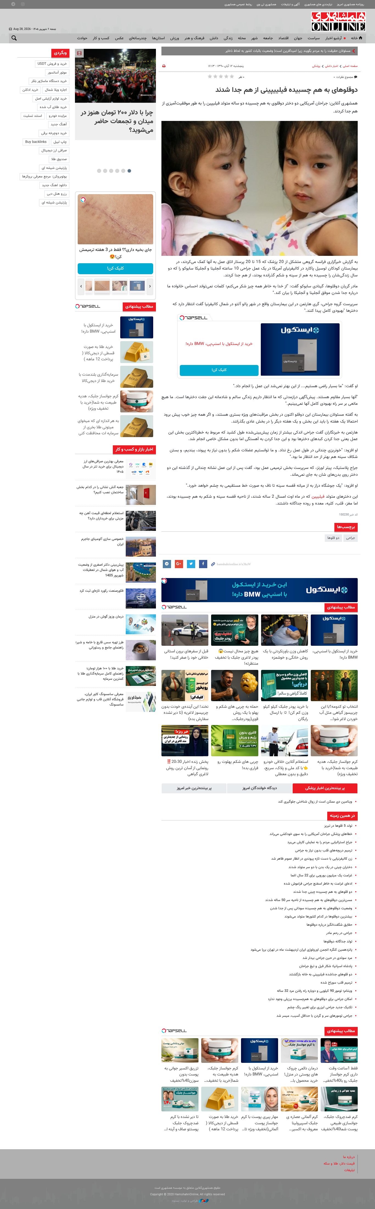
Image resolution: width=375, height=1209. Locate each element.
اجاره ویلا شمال (56, 90)
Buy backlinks (36, 142)
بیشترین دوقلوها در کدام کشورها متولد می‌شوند (318, 916)
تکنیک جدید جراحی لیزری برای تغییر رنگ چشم (319, 1007)
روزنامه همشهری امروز (350, 4)
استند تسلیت (32, 116)
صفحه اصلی (350, 66)
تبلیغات (349, 1170)
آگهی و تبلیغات (290, 4)
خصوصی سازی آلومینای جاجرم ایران (102, 541)
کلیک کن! (219, 370)
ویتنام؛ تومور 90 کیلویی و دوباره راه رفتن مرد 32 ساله (314, 991)
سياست (314, 38)
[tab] (325, 788)
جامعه (268, 38)
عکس (119, 38)
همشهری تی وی (266, 4)
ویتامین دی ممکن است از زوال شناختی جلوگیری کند (315, 802)
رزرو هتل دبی (57, 194)
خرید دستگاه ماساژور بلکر (49, 81)
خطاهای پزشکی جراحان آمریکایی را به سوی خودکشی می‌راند (311, 834)
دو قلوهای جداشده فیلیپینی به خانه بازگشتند (320, 974)
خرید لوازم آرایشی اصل (51, 98)
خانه (354, 38)
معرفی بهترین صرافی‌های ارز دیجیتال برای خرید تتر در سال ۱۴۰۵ (103, 467)
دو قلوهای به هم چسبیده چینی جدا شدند (322, 892)
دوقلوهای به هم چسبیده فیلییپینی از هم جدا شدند (287, 90)
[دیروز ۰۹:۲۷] (141, 469)
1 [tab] (129, 170)
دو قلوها (333, 538)
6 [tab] (99, 170)
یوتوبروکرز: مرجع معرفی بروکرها (44, 176)
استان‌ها (158, 38)
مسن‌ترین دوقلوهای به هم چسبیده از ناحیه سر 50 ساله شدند (308, 900)
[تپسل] (182, 318)
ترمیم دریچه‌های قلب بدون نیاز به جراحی (323, 850)
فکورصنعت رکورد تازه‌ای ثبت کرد (102, 591)
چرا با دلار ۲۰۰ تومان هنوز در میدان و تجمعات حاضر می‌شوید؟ (117, 121)
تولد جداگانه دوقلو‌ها (338, 941)
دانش (214, 38)
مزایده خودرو (58, 116)
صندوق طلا (59, 159)
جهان (298, 38)
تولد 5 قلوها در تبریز (338, 826)
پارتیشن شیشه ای (54, 168)
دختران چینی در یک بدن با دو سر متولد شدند (320, 867)
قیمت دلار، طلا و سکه (339, 1163)
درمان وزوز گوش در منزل (106, 616)
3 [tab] (117, 170)
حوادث (82, 38)
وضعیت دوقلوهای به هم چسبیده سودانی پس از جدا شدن (311, 908)
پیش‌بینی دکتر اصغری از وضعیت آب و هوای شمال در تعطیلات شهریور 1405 (101, 570)
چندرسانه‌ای (138, 38)
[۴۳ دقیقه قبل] (115, 76)
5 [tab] (105, 170)
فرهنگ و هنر (194, 38)
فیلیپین (317, 496)
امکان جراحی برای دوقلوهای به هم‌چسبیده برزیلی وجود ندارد (310, 999)
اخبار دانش (331, 66)
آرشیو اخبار (333, 38)
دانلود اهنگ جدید (54, 185)
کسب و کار (101, 38)
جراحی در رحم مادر (339, 933)
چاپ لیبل (60, 142)
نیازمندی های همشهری (318, 4)
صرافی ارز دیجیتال (54, 150)
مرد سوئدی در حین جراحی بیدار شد (327, 958)
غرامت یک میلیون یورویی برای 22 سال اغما (321, 875)
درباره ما (349, 1157)
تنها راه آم (344, 51)
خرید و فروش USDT (52, 64)
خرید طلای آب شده (53, 107)
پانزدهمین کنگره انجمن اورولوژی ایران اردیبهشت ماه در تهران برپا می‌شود (301, 950)
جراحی (350, 538)
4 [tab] (111, 170)
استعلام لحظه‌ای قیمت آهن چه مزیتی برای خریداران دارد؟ (101, 516)
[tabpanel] (115, 94)
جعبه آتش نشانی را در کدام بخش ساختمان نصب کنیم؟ (100, 490)
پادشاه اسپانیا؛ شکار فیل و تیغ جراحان (325, 966)
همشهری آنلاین (336, 21)
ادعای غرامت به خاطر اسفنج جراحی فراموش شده (318, 884)
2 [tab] (123, 170)
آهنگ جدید (59, 124)
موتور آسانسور (57, 72)
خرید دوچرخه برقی (54, 133)
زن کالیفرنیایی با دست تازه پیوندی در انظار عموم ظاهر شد (311, 859)
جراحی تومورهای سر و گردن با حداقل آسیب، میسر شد (314, 1016)
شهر (254, 38)
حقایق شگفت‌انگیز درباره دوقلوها (329, 925)
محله (242, 38)
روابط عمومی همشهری (238, 4)
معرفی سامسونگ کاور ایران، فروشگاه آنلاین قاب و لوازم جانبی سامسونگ (100, 699)
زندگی (228, 38)
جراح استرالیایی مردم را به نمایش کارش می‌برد (319, 842)
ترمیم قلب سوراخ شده (336, 983)
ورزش (174, 38)
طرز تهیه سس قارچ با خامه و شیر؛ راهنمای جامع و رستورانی (99, 645)
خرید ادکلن (30, 90)
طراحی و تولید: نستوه (185, 1201)
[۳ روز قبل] (141, 650)
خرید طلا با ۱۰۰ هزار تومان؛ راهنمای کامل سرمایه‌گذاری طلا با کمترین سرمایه (101, 674)
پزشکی (316, 66)
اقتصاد (283, 38)
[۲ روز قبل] (141, 521)
